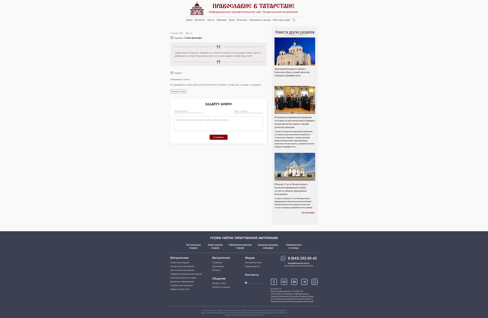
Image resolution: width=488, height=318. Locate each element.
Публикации (221, 19)
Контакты (252, 274)
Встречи (216, 270)
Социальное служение (181, 285)
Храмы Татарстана (179, 289)
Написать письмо (221, 287)
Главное (189, 19)
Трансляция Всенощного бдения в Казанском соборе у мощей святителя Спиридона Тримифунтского (292, 72)
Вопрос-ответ (219, 283)
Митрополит (200, 19)
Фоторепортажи (253, 262)
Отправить (218, 137)
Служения (217, 262)
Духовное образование (182, 281)
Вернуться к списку (178, 91)
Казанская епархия (179, 262)
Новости (210, 19)
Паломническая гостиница (293, 246)
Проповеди (218, 266)
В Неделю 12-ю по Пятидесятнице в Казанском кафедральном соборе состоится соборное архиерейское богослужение (291, 189)
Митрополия (242, 19)
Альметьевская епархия (215, 246)
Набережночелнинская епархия (240, 246)
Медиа (231, 19)
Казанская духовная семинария (268, 246)
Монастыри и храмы (281, 19)
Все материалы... (308, 212)
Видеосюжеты (252, 266)
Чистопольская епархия (193, 246)
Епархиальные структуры (260, 19)
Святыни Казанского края (183, 277)
